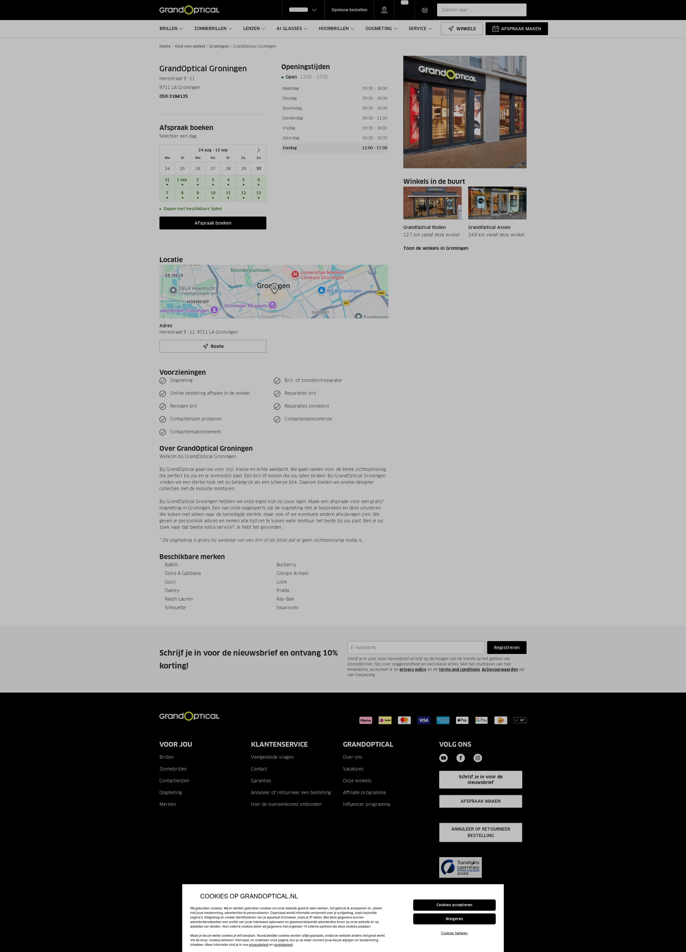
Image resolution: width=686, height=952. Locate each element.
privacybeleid (259, 944)
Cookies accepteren (454, 905)
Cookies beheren (454, 932)
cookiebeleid (283, 944)
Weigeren (454, 919)
